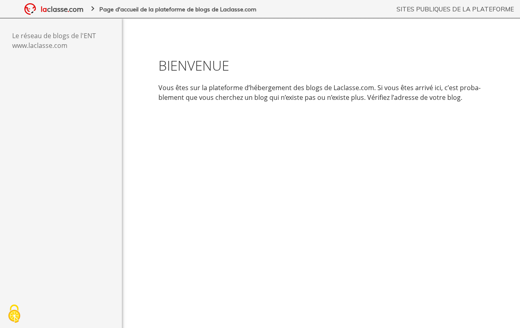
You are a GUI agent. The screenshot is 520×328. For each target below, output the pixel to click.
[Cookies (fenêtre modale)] (14, 314)
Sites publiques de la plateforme (455, 9)
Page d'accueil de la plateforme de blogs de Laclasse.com (178, 9)
